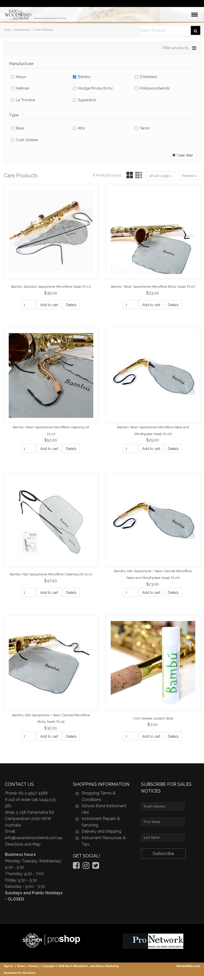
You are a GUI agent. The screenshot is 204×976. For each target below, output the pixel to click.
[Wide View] (138, 175)
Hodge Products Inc (95, 88)
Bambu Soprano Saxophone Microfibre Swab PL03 (51, 286)
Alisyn (21, 77)
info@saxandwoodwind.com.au (33, 837)
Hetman (23, 88)
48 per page (159, 176)
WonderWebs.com (188, 966)
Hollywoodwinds (154, 88)
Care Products (43, 29)
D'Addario (148, 77)
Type (13, 115)
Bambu (84, 77)
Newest (188, 176)
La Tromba (25, 100)
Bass (20, 128)
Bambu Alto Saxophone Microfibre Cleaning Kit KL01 (51, 574)
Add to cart (49, 305)
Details (71, 305)
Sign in (8, 966)
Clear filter (184, 155)
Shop (7, 29)
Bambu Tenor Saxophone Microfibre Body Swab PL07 (153, 286)
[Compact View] (129, 175)
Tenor (145, 128)
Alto (81, 128)
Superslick (87, 100)
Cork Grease (27, 140)
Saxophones (22, 29)
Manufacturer (21, 63)
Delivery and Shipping (101, 831)
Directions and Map (23, 844)
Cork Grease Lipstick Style (153, 718)
